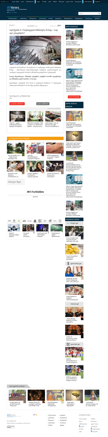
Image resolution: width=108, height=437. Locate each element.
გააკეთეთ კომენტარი (17, 103)
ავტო (49, 1)
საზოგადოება (13, 18)
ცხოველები (78, 1)
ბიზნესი (55, 1)
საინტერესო (78, 18)
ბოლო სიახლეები (74, 97)
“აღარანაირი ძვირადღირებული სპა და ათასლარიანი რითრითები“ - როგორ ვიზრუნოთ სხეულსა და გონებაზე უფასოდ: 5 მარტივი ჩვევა (74, 166)
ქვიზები (97, 18)
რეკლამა (97, 1)
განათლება (42, 18)
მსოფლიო (33, 18)
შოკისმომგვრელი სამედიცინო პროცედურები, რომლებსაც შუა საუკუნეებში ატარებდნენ (74, 63)
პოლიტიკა (88, 18)
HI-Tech (50, 18)
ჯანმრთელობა (30, 1)
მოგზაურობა (68, 18)
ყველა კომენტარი (42, 103)
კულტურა (58, 18)
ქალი (22, 1)
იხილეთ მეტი (15, 182)
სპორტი (44, 1)
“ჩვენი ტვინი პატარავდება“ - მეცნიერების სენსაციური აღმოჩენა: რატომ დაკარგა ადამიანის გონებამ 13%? (74, 145)
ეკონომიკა (23, 18)
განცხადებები (88, 1)
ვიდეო (38, 1)
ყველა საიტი (69, 1)
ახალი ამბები (15, 1)
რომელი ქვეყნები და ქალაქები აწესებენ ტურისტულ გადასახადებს (73, 43)
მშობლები (61, 1)
